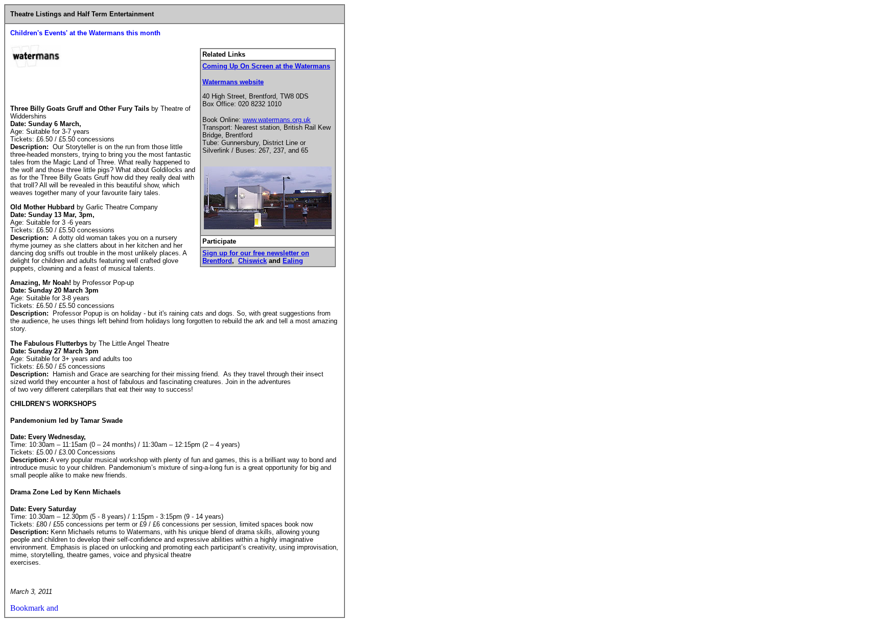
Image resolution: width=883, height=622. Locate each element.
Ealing (293, 261)
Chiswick (252, 261)
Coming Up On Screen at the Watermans (266, 66)
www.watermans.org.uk (277, 120)
